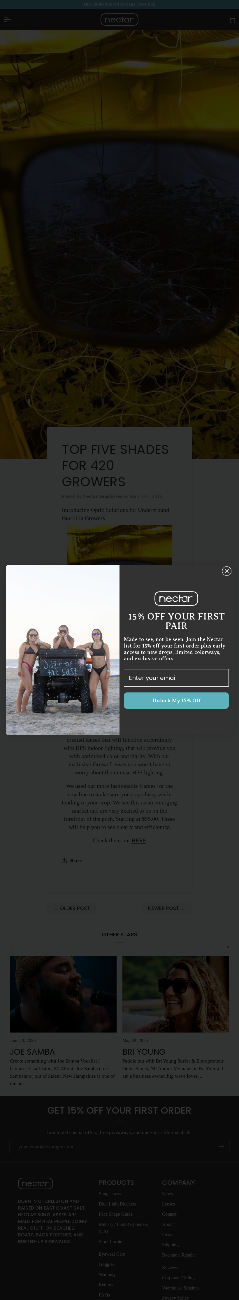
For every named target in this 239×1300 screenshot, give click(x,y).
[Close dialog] (227, 571)
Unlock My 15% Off (176, 701)
